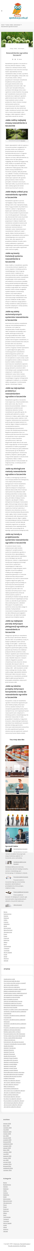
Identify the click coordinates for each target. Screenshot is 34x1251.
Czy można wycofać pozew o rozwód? (15, 983)
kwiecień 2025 (7, 1156)
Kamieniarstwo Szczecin (20, 849)
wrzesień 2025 (7, 1146)
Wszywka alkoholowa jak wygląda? (13, 1074)
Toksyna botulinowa (9, 1040)
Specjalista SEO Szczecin (11, 1060)
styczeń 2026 (7, 1138)
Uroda (5, 954)
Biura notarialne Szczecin (11, 999)
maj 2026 (6, 1130)
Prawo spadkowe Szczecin (21, 892)
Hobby (11, 24)
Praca (5, 934)
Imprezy (6, 922)
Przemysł (6, 938)
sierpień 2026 (7, 1123)
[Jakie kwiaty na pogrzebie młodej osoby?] (17, 836)
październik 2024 (8, 1168)
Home (2, 24)
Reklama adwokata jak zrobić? (12, 991)
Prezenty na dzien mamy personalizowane (16, 1009)
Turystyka (6, 950)
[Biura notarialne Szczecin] (17, 770)
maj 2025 (6, 1154)
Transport (6, 948)
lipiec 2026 (6, 1126)
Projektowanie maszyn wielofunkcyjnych (15, 993)
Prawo (5, 936)
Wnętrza (6, 958)
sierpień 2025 (7, 1148)
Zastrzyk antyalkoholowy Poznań (13, 1001)
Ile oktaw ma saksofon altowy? (12, 1099)
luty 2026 (6, 1136)
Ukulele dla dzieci (8, 1046)
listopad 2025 (7, 1142)
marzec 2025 (7, 1158)
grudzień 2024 (7, 1164)
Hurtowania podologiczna (11, 1088)
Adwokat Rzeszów (9, 1050)
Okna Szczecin (18, 905)
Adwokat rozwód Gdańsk (11, 1070)
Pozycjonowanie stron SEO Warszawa (14, 1034)
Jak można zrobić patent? (11, 985)
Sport (5, 944)
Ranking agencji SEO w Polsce (12, 1032)
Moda (5, 926)
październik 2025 (8, 1144)
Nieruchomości (8, 930)
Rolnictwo (6, 940)
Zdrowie (6, 961)
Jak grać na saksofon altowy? (12, 1092)
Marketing (6, 924)
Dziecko (6, 916)
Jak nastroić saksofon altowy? (12, 1107)
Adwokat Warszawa (9, 1054)
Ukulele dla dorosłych (10, 1056)
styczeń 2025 (7, 1162)
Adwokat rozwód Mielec (10, 1064)
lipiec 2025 (6, 1150)
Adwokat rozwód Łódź (10, 1066)
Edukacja (6, 918)
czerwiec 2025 (7, 1152)
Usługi (7, 24)
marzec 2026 (7, 1134)
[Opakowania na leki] (17, 753)
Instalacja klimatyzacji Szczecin (13, 1076)
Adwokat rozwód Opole (10, 1068)
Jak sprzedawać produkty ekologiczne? (15, 989)
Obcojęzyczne (8, 932)
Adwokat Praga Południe (11, 1058)
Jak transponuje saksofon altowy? (13, 1103)
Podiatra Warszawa (9, 1078)
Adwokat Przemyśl (9, 1052)
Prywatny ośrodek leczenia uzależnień (14, 1028)
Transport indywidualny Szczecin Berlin (15, 1044)
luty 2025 (5, 1160)
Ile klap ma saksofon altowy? (12, 1080)
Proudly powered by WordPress (17, 1246)
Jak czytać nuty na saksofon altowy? (14, 1090)
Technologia (17, 24)
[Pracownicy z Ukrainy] (17, 819)
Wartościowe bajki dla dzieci (12, 981)
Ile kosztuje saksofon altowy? (12, 1097)
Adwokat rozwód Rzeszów (11, 1062)
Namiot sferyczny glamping (12, 987)
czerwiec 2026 (7, 1128)
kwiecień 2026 (7, 1132)
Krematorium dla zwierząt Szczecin (14, 1042)
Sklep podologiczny (9, 1086)
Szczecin (23, 140)
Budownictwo (7, 914)
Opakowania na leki (9, 979)
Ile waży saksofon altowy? (11, 1084)
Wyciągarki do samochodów (12, 997)
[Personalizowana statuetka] (17, 803)
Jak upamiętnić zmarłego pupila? (13, 995)
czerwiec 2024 (7, 1170)
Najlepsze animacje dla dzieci (12, 1030)
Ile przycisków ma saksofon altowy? (14, 1101)
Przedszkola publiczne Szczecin (13, 1003)
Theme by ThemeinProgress (21, 1244)
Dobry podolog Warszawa (11, 1095)
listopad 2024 (7, 1166)
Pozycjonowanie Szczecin (21, 877)
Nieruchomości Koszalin (10, 1007)
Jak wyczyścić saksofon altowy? (13, 1105)
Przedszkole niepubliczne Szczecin (13, 1005)
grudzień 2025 (7, 1140)
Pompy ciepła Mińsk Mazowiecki (13, 1038)
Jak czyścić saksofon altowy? (12, 1082)
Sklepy (5, 942)
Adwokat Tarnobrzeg (10, 1048)
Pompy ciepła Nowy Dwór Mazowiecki (14, 1036)
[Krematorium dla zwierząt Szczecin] (17, 786)
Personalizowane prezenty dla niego (14, 1072)
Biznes (5, 912)
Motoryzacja (7, 928)
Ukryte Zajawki (8, 952)
